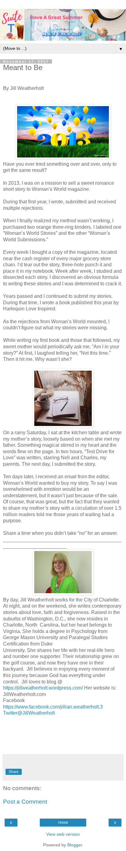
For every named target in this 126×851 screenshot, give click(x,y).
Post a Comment (25, 801)
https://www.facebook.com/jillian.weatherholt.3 (53, 706)
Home (63, 822)
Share (14, 772)
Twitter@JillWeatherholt (29, 713)
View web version (63, 834)
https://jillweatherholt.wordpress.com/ (43, 687)
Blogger (74, 844)
